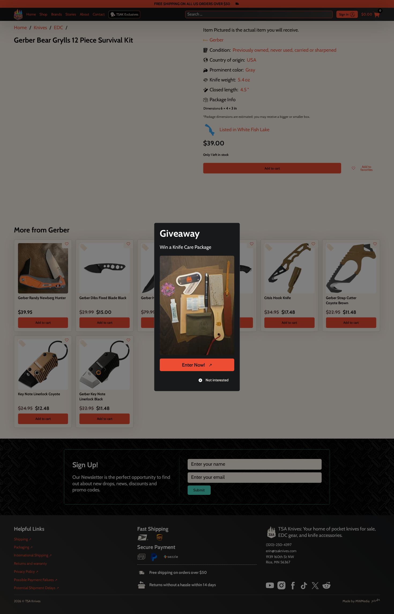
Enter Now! (193, 365)
